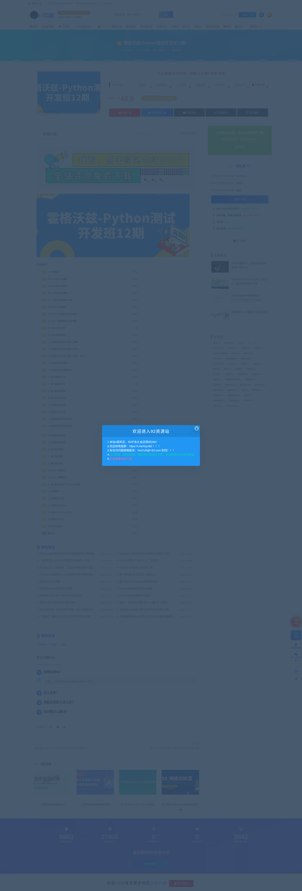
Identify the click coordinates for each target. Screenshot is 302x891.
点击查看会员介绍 (121, 459)
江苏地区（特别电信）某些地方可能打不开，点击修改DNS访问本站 (152, 454)
